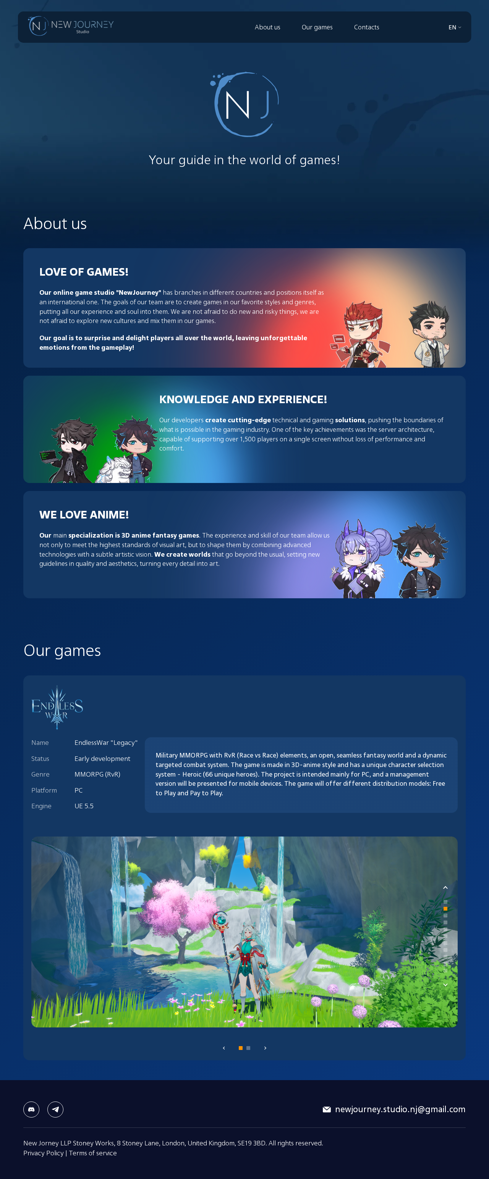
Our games (317, 27)
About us (267, 27)
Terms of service (93, 1152)
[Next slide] (445, 985)
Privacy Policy (43, 1152)
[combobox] (455, 27)
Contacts (366, 27)
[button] (445, 902)
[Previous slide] (445, 887)
